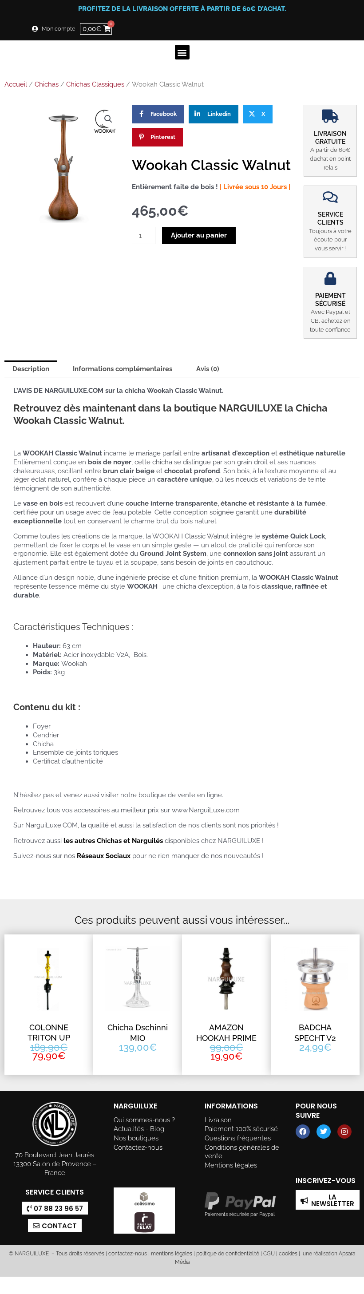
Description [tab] (30, 368)
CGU (269, 1253)
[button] (182, 52)
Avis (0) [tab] (207, 368)
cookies (288, 1253)
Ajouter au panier (199, 235)
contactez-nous (127, 1253)
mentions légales (171, 1253)
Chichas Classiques (95, 84)
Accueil (15, 84)
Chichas (47, 84)
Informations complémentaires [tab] (122, 368)
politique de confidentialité (227, 1253)
